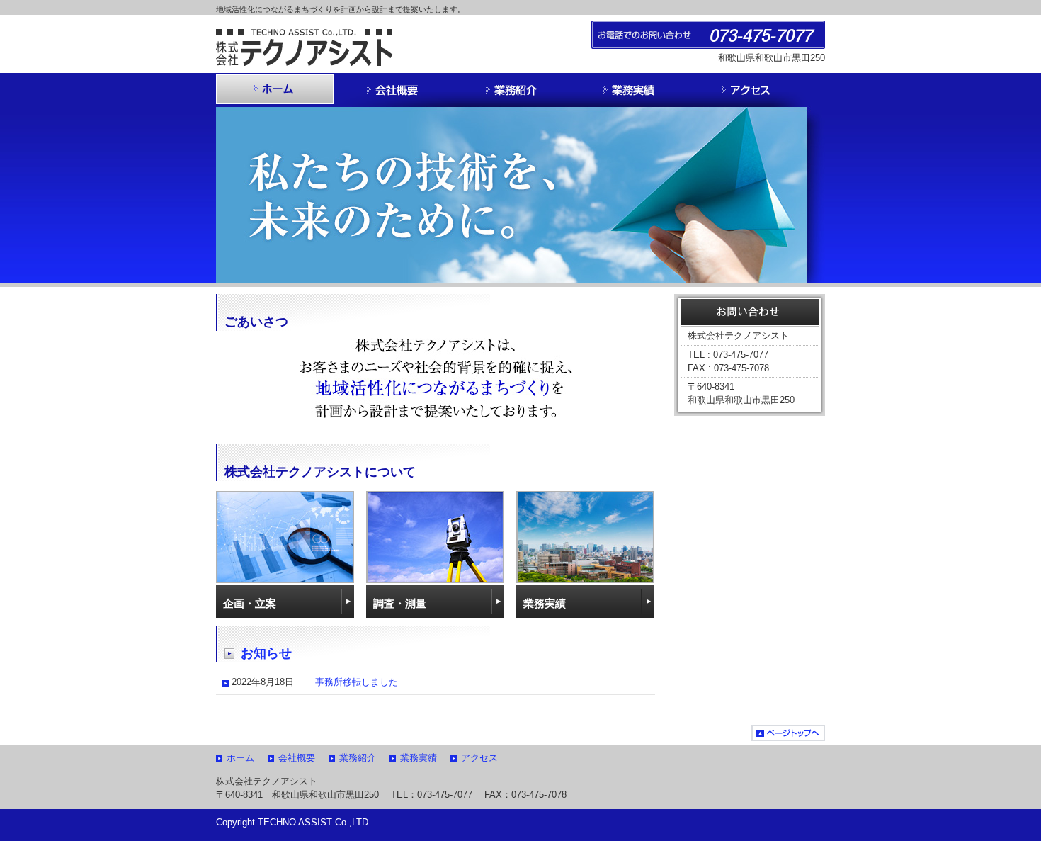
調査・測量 (399, 603)
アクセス (479, 757)
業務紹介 (357, 757)
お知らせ (266, 653)
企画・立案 (249, 603)
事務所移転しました (356, 682)
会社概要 (296, 757)
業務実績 (544, 603)
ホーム (240, 757)
